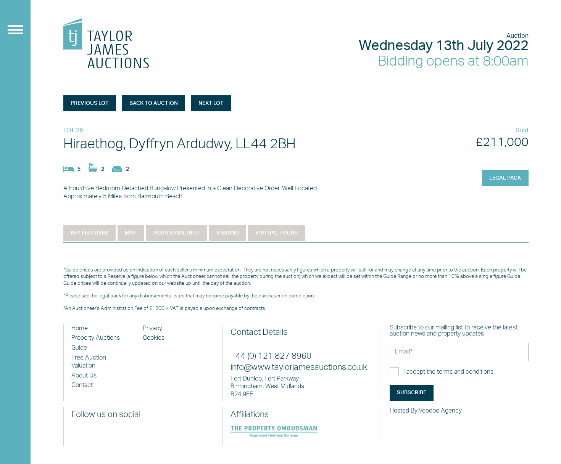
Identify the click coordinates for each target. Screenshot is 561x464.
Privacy (152, 328)
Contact (82, 385)
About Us (84, 375)
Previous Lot (90, 103)
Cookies (153, 338)
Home (79, 328)
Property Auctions (95, 338)
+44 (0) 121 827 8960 (271, 356)
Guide (79, 348)
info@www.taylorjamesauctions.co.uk (299, 367)
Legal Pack (505, 178)
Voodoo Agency (440, 411)
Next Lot (211, 103)
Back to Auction (153, 103)
